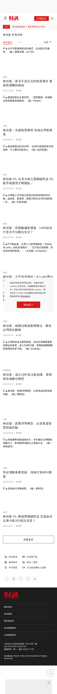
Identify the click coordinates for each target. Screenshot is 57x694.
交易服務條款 (10, 635)
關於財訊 (8, 607)
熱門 (20, 42)
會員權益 (8, 613)
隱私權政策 (25, 296)
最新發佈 (7, 42)
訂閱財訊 (41, 18)
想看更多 (28, 539)
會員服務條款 (10, 628)
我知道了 (28, 304)
